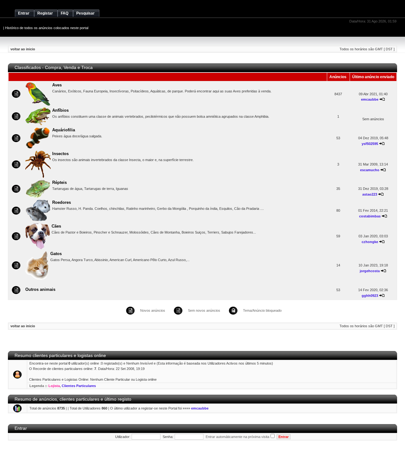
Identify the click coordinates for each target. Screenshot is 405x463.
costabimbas (370, 216)
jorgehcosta (370, 271)
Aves (57, 85)
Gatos (56, 253)
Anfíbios (60, 110)
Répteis (59, 182)
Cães (56, 226)
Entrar (21, 428)
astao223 (369, 194)
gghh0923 (370, 295)
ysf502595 (370, 144)
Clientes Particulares (79, 386)
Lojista (54, 386)
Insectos (60, 153)
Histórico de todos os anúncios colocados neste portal (46, 28)
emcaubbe (369, 99)
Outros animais (40, 289)
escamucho (369, 170)
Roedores (61, 202)
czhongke (370, 242)
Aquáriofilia (63, 130)
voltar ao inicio (22, 49)
